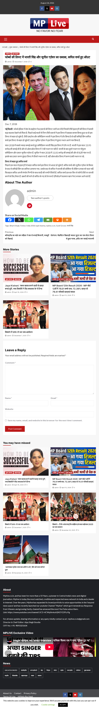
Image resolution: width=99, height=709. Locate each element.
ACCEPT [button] (63, 705)
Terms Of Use (9, 696)
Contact (17, 693)
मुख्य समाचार (15, 54)
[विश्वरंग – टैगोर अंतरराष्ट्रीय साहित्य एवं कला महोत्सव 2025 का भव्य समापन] (73, 507)
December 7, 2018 (21, 62)
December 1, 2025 (20, 335)
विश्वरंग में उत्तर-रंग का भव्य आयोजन (19, 332)
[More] (67, 220)
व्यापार (32, 675)
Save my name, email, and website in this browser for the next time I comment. (45, 420)
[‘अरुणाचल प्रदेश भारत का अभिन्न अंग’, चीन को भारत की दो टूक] (26, 549)
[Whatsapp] (28, 220)
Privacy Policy (30, 693)
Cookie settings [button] (48, 704)
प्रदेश (54, 279)
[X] (19, 220)
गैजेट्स (48, 670)
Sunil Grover (61, 226)
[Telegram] (38, 220)
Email (54, 398)
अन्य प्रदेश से (33, 670)
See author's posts (40, 198)
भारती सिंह (70, 226)
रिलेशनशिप (15, 675)
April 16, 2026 (19, 292)
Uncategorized (11, 670)
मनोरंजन (8, 54)
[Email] (47, 220)
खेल (42, 670)
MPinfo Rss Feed (25, 696)
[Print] (57, 220)
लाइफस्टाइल (17, 279)
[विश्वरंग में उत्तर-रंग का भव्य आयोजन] (26, 314)
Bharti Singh (15, 226)
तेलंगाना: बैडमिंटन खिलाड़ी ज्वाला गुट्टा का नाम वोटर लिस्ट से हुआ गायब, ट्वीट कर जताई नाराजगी (72, 235)
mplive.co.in (50, 226)
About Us (7, 693)
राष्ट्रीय (16, 561)
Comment (10, 362)
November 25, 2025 (21, 573)
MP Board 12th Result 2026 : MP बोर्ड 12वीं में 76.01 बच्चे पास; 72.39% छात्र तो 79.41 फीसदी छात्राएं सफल (71, 288)
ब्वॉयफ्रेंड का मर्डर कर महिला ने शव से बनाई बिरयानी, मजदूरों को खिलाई (27, 235)
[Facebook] (9, 220)
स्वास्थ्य (39, 675)
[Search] (93, 39)
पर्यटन (55, 670)
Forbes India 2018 (27, 226)
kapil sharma (40, 226)
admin (9, 62)
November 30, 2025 (68, 530)
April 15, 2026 (66, 295)
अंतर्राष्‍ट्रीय (24, 670)
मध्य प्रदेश (61, 279)
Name (8, 398)
